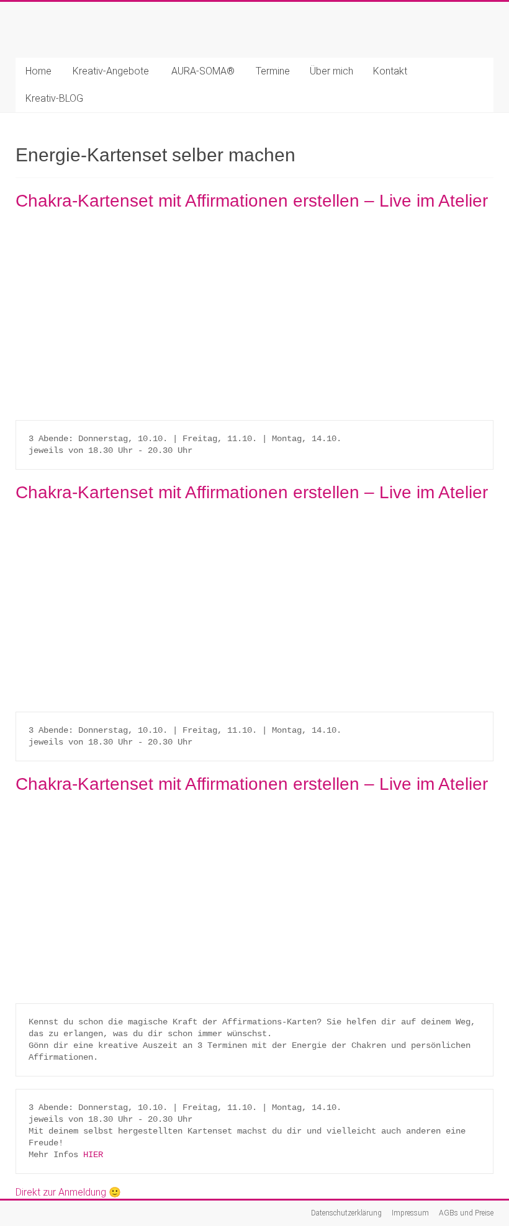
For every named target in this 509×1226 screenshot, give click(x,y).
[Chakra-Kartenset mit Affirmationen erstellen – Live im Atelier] (254, 229)
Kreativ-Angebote (111, 71)
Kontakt (390, 71)
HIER (93, 1155)
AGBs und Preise (466, 1213)
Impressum (410, 1213)
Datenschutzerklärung (346, 1213)
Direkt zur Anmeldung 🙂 (68, 1192)
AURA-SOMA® (203, 71)
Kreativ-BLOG (54, 98)
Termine (273, 71)
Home (38, 71)
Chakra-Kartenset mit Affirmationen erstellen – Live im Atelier (252, 200)
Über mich (331, 71)
